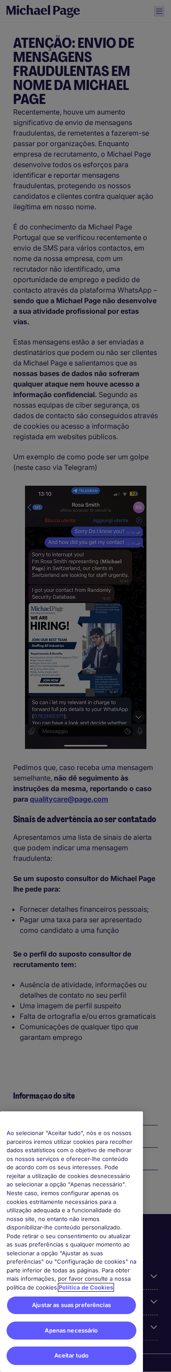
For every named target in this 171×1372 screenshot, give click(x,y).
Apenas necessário (71, 1330)
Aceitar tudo (71, 1355)
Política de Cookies (86, 1287)
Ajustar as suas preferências (71, 1304)
